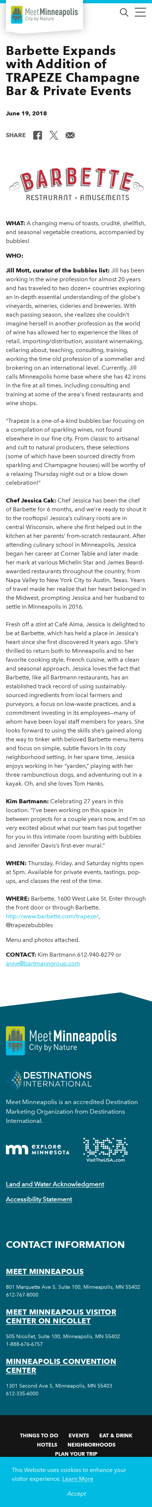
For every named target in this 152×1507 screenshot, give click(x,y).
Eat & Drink (115, 1435)
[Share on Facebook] (37, 134)
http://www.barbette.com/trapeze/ (52, 916)
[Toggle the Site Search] (124, 11)
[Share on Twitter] (53, 134)
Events (79, 1435)
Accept (76, 1493)
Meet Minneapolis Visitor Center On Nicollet (61, 1316)
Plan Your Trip (76, 1454)
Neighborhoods (91, 1445)
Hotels (47, 1445)
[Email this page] (70, 134)
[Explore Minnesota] (38, 1150)
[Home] (44, 15)
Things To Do (39, 1435)
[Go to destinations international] (49, 1079)
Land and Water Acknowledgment (55, 1184)
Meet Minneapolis (45, 1271)
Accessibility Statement (39, 1199)
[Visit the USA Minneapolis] (105, 1150)
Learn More (77, 1478)
